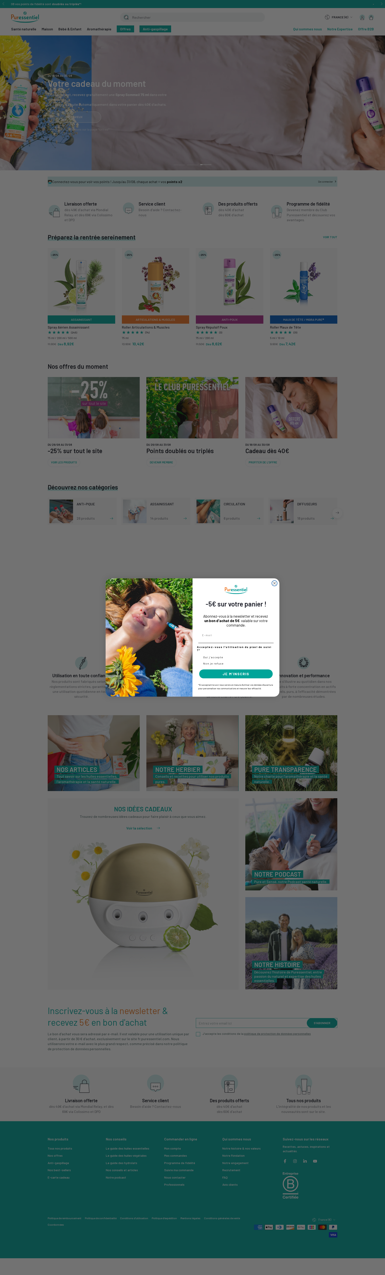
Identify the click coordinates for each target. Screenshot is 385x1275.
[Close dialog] (274, 583)
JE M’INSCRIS (236, 674)
